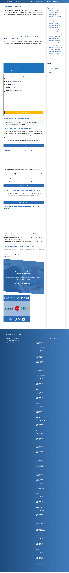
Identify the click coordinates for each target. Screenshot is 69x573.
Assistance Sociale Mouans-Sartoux (39, 506)
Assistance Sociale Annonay (39, 539)
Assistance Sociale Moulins (39, 402)
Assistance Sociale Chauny (39, 388)
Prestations (48, 1)
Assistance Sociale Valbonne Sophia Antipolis (39, 524)
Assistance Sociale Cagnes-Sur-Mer (39, 544)
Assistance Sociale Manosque (39, 439)
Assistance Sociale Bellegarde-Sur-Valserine (39, 352)
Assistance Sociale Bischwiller (54, 44)
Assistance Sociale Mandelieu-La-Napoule (40, 466)
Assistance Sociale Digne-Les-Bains (39, 429)
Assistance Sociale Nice (40, 488)
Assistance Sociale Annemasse (55, 20)
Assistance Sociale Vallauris (39, 475)
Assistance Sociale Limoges (54, 42)
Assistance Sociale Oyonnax (39, 343)
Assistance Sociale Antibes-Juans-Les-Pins (40, 530)
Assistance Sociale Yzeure (39, 434)
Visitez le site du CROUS (23, 202)
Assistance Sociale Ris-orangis (54, 45)
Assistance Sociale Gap (40, 443)
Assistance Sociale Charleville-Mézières (40, 562)
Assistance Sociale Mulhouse (54, 10)
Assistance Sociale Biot (40, 510)
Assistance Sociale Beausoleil (39, 480)
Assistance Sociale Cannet (39, 452)
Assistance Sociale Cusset (39, 425)
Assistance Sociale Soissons (39, 384)
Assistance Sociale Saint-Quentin (39, 379)
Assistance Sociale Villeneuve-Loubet (39, 497)
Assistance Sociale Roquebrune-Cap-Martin (40, 470)
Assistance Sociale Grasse (39, 456)
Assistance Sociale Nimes (54, 12)
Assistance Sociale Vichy (40, 420)
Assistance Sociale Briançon (39, 447)
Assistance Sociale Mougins (39, 492)
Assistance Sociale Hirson (39, 398)
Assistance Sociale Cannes (39, 502)
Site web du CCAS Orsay (23, 145)
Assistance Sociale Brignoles (54, 32)
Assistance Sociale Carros (39, 515)
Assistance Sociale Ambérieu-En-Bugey (39, 362)
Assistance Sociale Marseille (54, 27)
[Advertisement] (24, 27)
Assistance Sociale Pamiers (54, 38)
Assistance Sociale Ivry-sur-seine (55, 25)
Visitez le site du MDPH (23, 185)
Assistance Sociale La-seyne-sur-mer (56, 29)
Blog (31, 1)
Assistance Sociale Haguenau (54, 36)
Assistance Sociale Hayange (54, 49)
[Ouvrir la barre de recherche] (61, 1)
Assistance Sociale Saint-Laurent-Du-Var (40, 534)
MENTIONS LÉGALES (53, 343)
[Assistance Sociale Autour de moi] (13, 1)
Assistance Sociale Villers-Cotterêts (39, 407)
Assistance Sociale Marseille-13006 (56, 34)
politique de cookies (53, 338)
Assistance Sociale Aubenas (39, 548)
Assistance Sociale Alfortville (54, 53)
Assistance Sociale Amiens (54, 18)
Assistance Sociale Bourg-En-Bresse (39, 338)
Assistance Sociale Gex (40, 347)
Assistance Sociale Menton (39, 519)
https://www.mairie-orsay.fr (15, 81)
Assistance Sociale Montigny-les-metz (56, 21)
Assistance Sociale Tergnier (39, 412)
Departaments (51, 72)
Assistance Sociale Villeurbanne (55, 16)
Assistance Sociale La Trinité (40, 484)
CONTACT (51, 341)
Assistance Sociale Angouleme (55, 31)
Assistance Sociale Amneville (54, 55)
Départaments (54, 1)
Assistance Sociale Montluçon (39, 416)
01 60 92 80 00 (13, 87)
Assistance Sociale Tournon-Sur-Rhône (39, 553)
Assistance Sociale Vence (39, 461)
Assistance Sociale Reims (53, 23)
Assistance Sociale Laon (40, 375)
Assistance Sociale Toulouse (54, 14)
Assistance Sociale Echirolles (54, 40)
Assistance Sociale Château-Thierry (39, 393)
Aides (42, 1)
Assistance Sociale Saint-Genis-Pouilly (39, 366)
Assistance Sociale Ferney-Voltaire (39, 357)
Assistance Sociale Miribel (39, 371)
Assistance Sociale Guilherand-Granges (40, 558)
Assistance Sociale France (9, 326)
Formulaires (37, 1)
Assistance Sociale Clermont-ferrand (56, 47)
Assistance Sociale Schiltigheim (55, 51)
